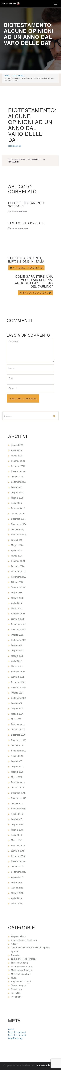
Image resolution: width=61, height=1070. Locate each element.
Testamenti (18, 76)
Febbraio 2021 (18, 724)
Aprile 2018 (16, 898)
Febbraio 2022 (18, 671)
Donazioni (15, 955)
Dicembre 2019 (18, 792)
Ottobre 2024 (17, 529)
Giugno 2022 (17, 650)
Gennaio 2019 (17, 850)
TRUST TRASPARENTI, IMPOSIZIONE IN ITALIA (26, 259)
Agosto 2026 (17, 444)
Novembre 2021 (18, 687)
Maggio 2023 (17, 597)
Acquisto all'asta (18, 936)
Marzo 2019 (16, 840)
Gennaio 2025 (17, 513)
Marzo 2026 (16, 455)
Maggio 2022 (17, 655)
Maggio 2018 (17, 892)
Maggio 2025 (17, 497)
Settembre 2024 (18, 534)
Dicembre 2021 (18, 682)
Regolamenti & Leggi (21, 981)
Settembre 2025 (18, 481)
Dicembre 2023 (18, 571)
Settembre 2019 (18, 808)
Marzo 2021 (16, 718)
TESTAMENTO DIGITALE (26, 223)
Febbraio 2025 (18, 508)
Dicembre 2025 (18, 466)
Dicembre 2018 (18, 856)
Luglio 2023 (16, 592)
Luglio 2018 (16, 882)
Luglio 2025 (16, 487)
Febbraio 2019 (18, 845)
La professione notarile (22, 966)
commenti (34, 159)
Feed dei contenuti (17, 1032)
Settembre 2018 (18, 871)
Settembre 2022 (18, 639)
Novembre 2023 (18, 576)
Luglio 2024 (16, 539)
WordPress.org (15, 1038)
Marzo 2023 (16, 608)
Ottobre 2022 (17, 634)
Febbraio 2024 (18, 560)
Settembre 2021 (18, 697)
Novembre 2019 (18, 798)
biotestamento (14, 145)
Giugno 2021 (17, 708)
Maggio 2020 (17, 771)
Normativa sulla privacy (47, 1065)
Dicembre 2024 (18, 518)
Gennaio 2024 (17, 566)
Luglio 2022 (16, 645)
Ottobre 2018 (17, 866)
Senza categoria (18, 985)
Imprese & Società (19, 962)
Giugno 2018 (17, 887)
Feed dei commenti (17, 1035)
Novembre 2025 (18, 471)
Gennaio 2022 (17, 676)
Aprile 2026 (16, 450)
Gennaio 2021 (17, 729)
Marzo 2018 (16, 903)
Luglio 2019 (16, 819)
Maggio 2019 (17, 829)
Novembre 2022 (18, 629)
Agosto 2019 (17, 813)
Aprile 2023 (16, 603)
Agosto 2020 (17, 755)
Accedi (11, 1029)
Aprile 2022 (16, 661)
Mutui (13, 977)
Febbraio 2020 (18, 782)
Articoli (14, 943)
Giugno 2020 (17, 766)
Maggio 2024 (17, 545)
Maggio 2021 (17, 713)
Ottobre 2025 (17, 476)
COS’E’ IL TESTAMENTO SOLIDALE (26, 204)
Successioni (16, 988)
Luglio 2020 (16, 761)
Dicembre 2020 (18, 734)
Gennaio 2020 (17, 787)
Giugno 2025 (17, 492)
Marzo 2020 (16, 776)
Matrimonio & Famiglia (21, 970)
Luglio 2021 (16, 703)
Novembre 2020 (18, 740)
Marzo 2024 (16, 555)
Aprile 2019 (16, 834)
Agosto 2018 (17, 877)
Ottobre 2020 (17, 745)
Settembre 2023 (18, 587)
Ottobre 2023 (17, 581)
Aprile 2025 (16, 502)
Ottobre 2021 (17, 692)
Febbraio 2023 (18, 613)
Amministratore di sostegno (24, 940)
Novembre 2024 (18, 523)
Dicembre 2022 (18, 624)
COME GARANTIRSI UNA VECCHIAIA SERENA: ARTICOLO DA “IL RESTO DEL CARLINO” (34, 281)
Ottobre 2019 (17, 803)
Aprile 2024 (16, 550)
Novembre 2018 (18, 861)
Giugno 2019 (17, 824)
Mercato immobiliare (20, 974)
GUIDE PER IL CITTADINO (23, 958)
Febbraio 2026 (18, 460)
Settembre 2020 (18, 750)
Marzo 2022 (16, 666)
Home (6, 76)
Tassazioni (16, 992)
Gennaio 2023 (17, 618)
